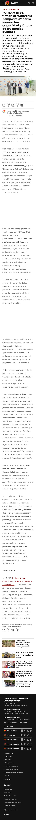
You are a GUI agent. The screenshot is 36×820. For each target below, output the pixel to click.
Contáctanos (8, 789)
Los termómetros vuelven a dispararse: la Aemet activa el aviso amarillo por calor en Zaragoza (24, 684)
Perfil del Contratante (11, 766)
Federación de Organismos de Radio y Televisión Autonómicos (17, 581)
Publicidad (8, 756)
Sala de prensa (10, 9)
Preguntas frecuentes (10, 799)
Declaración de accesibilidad (13, 802)
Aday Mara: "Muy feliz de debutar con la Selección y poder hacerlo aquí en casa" (24, 664)
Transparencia (9, 763)
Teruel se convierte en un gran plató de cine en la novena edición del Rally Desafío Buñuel (24, 674)
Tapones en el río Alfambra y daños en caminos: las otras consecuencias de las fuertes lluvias (23, 644)
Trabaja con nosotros (11, 769)
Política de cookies (9, 805)
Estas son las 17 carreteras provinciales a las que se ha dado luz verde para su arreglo (24, 654)
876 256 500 (13, 705)
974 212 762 (13, 723)
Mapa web (8, 779)
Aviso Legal (7, 792)
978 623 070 (13, 713)
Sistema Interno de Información (14, 772)
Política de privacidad (10, 796)
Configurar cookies (12, 810)
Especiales (8, 759)
